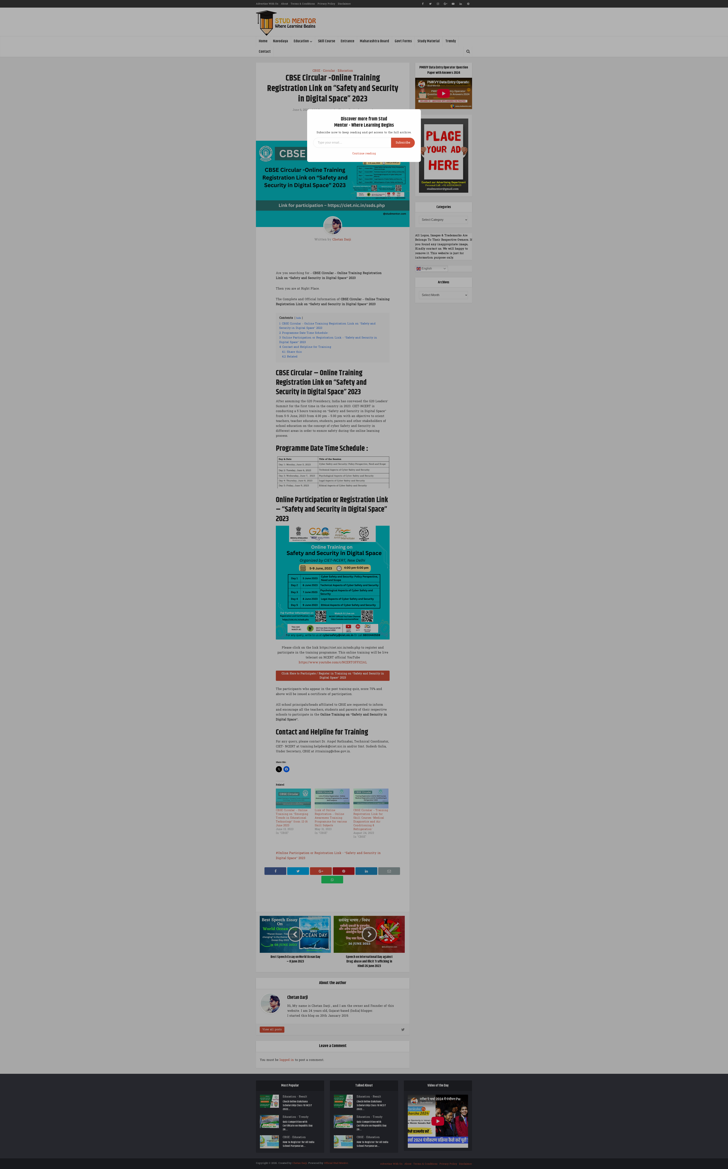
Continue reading (364, 153)
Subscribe (403, 142)
